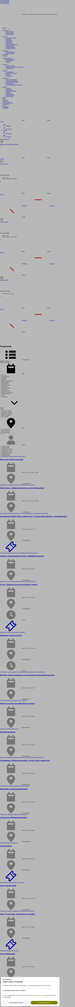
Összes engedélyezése (44, 1002)
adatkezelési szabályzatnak (39, 995)
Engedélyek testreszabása (16, 1002)
